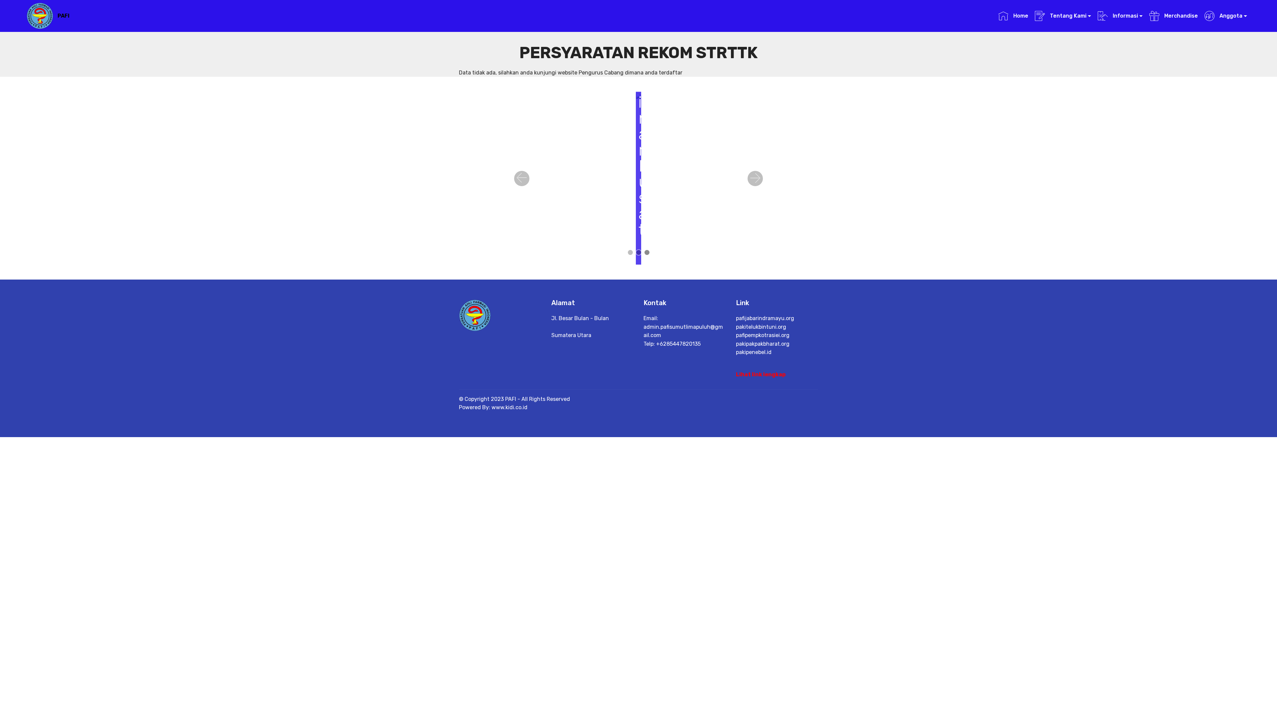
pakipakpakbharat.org (762, 344)
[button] (521, 178)
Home (1020, 16)
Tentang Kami (1067, 16)
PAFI (64, 16)
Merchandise (1180, 16)
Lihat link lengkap (760, 374)
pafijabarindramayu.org (765, 318)
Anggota (1230, 16)
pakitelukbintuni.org (761, 327)
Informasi (1124, 16)
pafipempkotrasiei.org (762, 335)
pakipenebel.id (754, 352)
